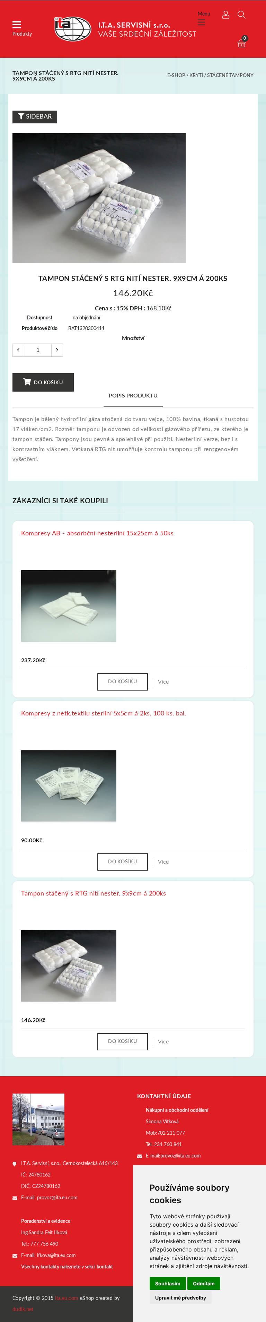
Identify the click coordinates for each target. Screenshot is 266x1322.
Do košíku (48, 383)
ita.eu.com (66, 1298)
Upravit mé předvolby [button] (180, 1298)
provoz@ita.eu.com (57, 1198)
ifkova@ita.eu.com (56, 1255)
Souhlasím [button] (167, 1283)
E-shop (176, 75)
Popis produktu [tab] (133, 396)
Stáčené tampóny (230, 75)
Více (163, 682)
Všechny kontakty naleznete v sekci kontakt (67, 1267)
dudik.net (23, 1309)
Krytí (196, 75)
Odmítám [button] (204, 1283)
